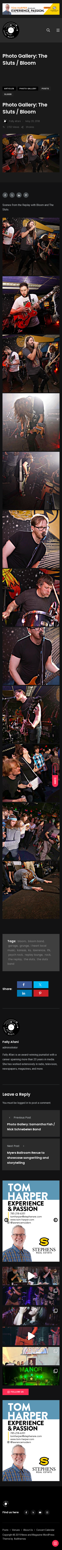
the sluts (29, 959)
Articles (9, 89)
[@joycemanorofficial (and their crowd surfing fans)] (31, 1376)
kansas (21, 950)
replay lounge (34, 955)
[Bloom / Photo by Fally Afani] (31, 246)
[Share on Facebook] (5, 195)
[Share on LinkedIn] (19, 195)
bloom (22, 941)
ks (29, 950)
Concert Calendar (45, 1530)
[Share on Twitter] (12, 195)
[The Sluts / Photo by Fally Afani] (31, 539)
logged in (22, 1102)
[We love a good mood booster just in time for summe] (31, 1296)
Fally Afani (10, 1042)
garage (13, 946)
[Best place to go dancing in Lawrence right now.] (31, 1276)
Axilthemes (20, 1538)
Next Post (13, 1146)
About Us (28, 1530)
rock (48, 955)
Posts (45, 89)
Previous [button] (6, 1220)
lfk (48, 950)
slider (8, 94)
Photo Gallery (28, 89)
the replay (15, 959)
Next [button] (55, 1220)
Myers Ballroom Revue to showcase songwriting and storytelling (28, 1158)
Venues (16, 1530)
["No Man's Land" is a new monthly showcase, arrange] (31, 1316)
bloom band (36, 941)
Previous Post (22, 1117)
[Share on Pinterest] (26, 195)
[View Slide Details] (31, 1221)
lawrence (39, 950)
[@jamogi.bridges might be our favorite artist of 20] (31, 1336)
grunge (24, 946)
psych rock (15, 955)
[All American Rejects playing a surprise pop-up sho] (31, 1356)
